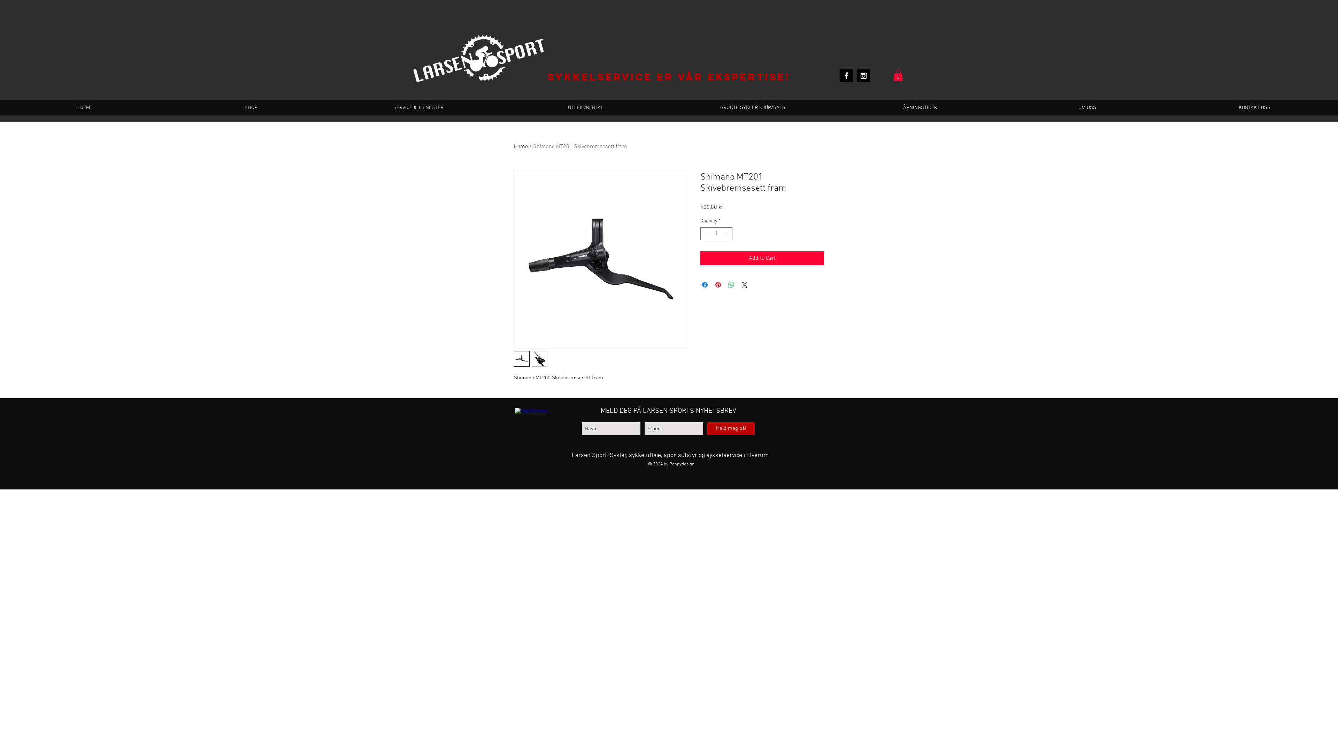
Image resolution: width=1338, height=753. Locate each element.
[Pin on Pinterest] (718, 285)
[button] (898, 75)
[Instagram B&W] (863, 75)
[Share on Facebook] (705, 285)
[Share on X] (744, 285)
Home (521, 146)
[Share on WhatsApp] (731, 285)
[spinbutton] (716, 234)
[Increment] (727, 234)
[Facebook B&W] (846, 75)
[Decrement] (705, 234)
